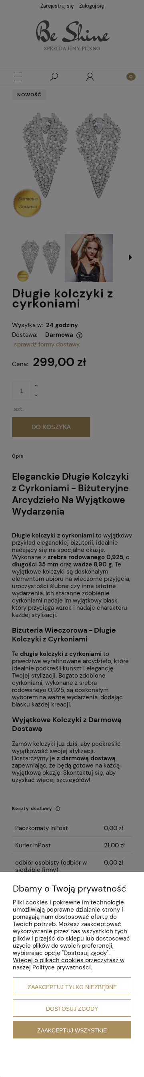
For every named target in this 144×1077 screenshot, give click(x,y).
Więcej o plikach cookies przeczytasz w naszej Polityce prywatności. (68, 963)
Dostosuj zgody (72, 1009)
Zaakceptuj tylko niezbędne (72, 987)
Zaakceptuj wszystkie (72, 1030)
